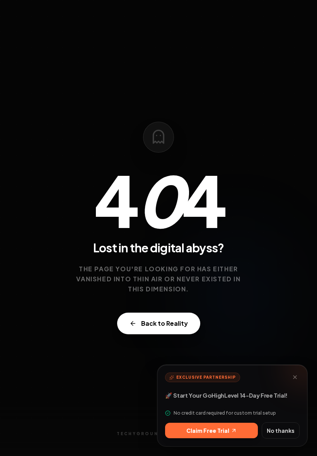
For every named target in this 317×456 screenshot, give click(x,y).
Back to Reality (164, 323)
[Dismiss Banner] (295, 377)
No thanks (281, 430)
